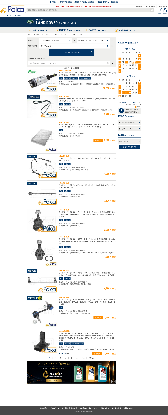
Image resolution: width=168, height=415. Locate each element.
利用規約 (74, 408)
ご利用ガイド (162, 6)
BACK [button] (124, 102)
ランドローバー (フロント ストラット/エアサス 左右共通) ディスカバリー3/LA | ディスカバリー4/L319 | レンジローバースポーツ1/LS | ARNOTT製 (87, 73)
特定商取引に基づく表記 (88, 408)
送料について (128, 408)
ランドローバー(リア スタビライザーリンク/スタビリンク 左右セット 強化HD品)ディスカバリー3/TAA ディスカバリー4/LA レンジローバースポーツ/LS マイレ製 (87, 301)
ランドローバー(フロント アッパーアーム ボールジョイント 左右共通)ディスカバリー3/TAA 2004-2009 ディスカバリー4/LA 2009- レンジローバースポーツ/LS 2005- (87, 214)
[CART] (159, 9)
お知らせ (139, 6)
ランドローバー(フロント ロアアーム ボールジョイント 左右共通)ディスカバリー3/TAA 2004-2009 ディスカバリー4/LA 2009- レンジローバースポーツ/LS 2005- (87, 241)
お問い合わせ (104, 408)
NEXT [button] (135, 102)
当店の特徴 (44, 408)
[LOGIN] (165, 9)
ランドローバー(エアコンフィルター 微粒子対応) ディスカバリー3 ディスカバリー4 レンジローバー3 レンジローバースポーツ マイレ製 (87, 125)
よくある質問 (150, 6)
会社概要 (65, 408)
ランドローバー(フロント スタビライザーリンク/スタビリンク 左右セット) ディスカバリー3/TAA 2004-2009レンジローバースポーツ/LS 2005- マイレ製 (87, 274)
